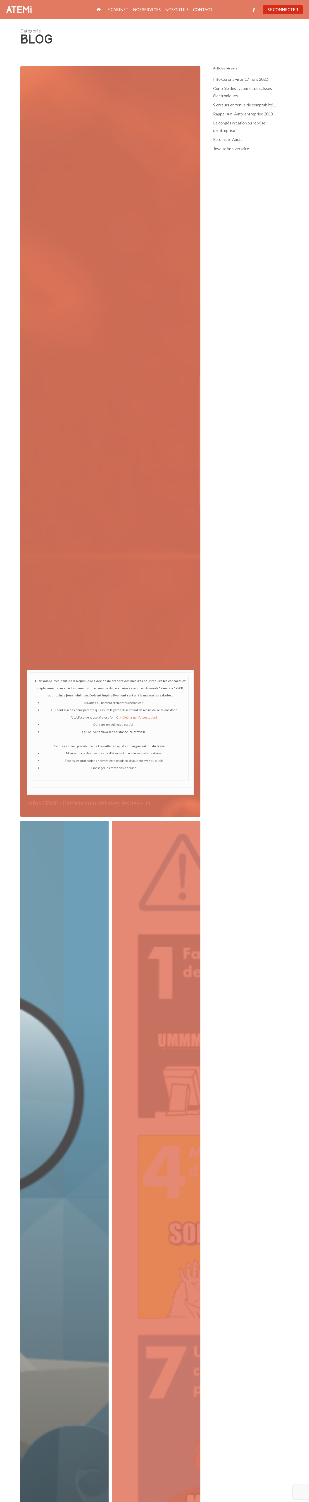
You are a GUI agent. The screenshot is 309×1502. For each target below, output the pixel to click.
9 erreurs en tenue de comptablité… (244, 104)
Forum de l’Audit (227, 139)
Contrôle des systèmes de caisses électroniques (242, 92)
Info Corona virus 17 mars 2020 (240, 79)
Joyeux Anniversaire (231, 148)
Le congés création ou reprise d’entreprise (239, 126)
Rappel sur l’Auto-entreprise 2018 (243, 113)
